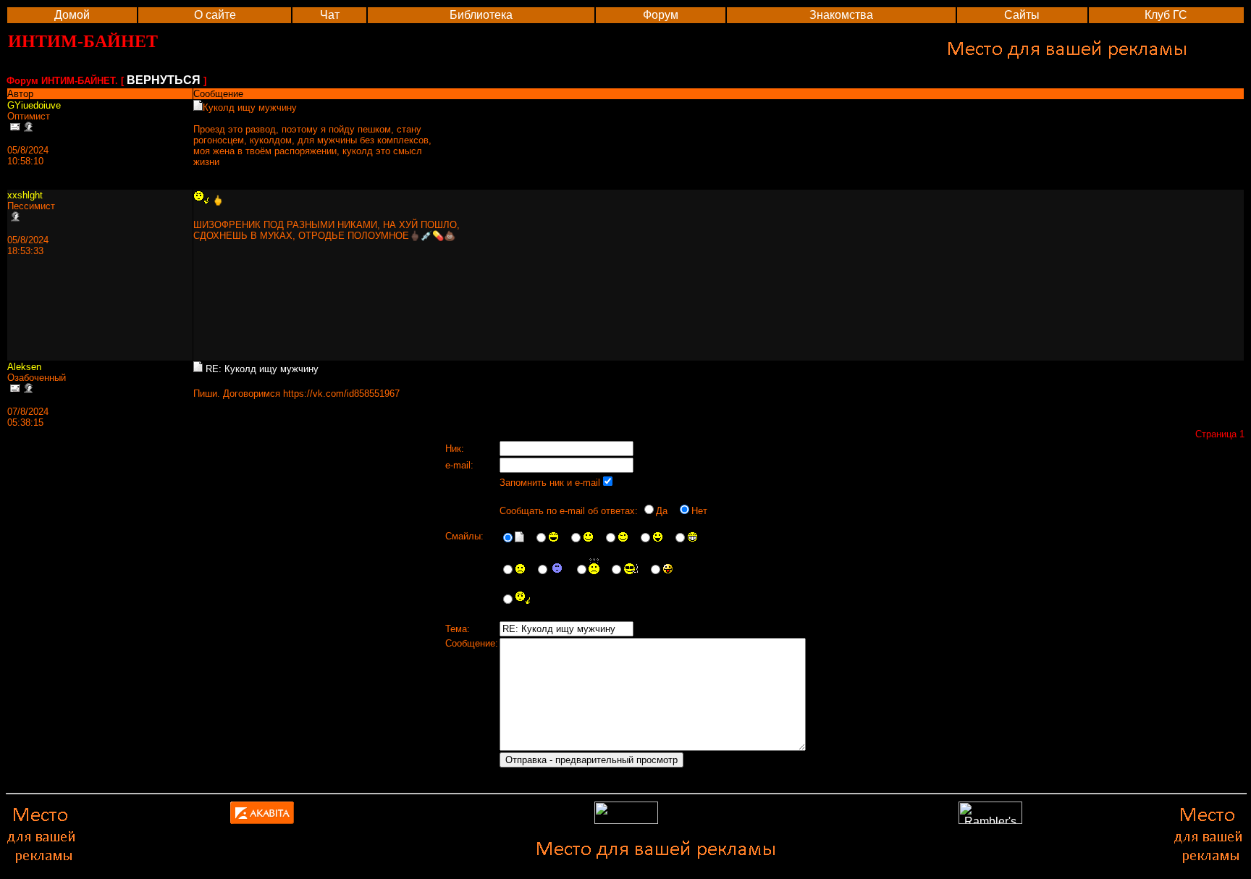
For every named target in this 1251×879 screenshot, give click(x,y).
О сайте (215, 15)
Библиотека (481, 15)
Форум (660, 15)
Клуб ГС (1166, 15)
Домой (72, 15)
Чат (330, 15)
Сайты (1022, 15)
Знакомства (841, 15)
